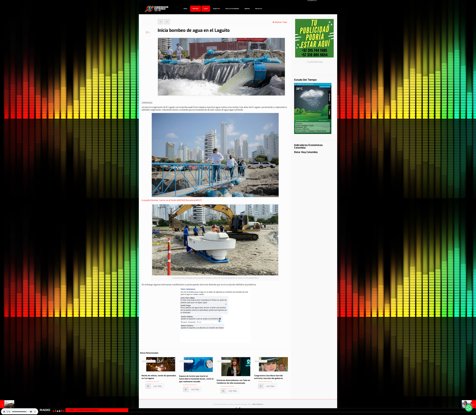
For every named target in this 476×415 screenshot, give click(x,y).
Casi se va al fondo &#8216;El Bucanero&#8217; (180, 200)
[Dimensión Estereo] (157, 8)
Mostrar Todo (281, 22)
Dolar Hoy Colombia (306, 152)
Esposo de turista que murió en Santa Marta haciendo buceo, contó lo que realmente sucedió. (196, 379)
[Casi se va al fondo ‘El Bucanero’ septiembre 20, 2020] (7, 405)
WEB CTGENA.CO (258, 404)
